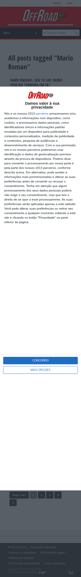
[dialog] (40, 288)
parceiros (42, 113)
